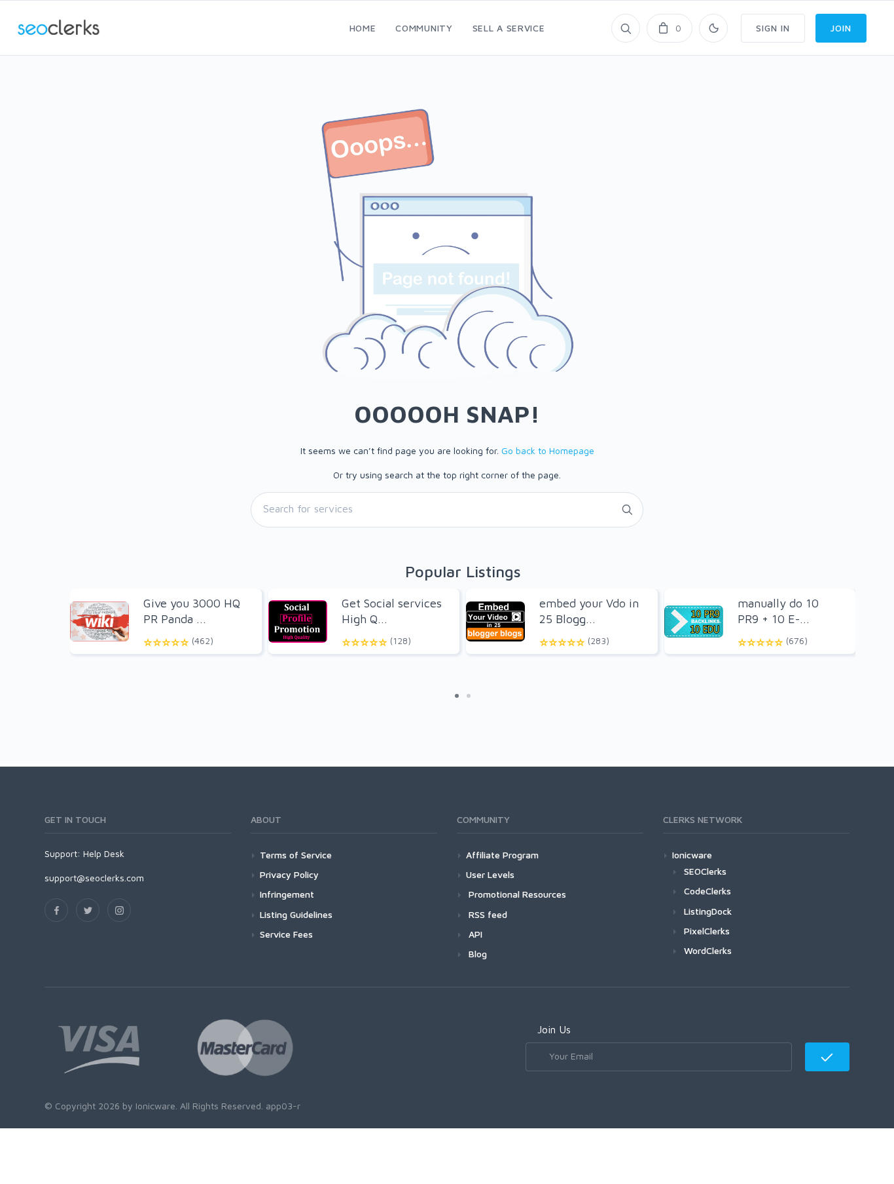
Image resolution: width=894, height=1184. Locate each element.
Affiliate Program (502, 854)
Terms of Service (296, 854)
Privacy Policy (289, 874)
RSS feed (486, 914)
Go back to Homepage (547, 450)
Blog (476, 953)
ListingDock (708, 911)
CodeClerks (707, 890)
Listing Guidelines (296, 914)
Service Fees (286, 934)
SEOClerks (705, 871)
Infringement (287, 894)
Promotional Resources (516, 894)
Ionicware (692, 854)
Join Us (554, 1029)
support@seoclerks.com (94, 877)
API (474, 934)
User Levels (490, 874)
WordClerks (708, 950)
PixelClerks (707, 930)
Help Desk (103, 853)
